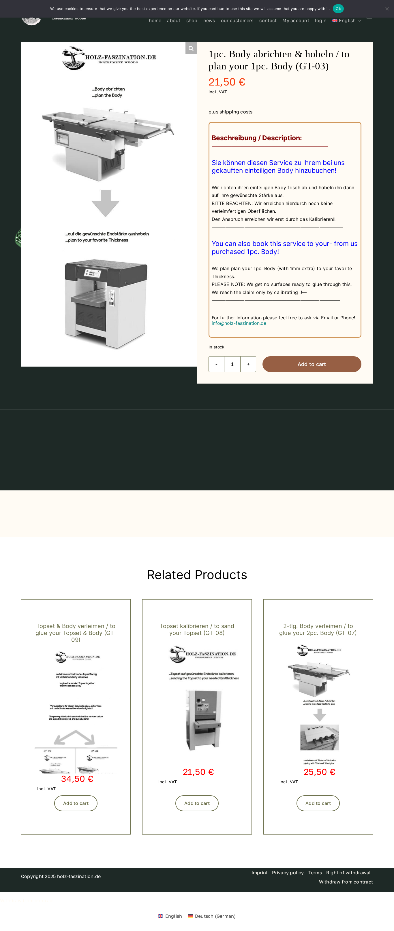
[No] (387, 9)
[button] (191, 48)
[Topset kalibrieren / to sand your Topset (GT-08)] (197, 646)
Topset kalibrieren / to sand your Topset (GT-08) (197, 629)
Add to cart (312, 364)
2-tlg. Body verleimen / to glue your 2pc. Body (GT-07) (318, 629)
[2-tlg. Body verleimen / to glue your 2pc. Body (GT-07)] (318, 646)
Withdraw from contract (27, 900)
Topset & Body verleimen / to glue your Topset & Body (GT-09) (75, 633)
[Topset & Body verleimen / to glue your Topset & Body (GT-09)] (75, 653)
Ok (338, 8)
